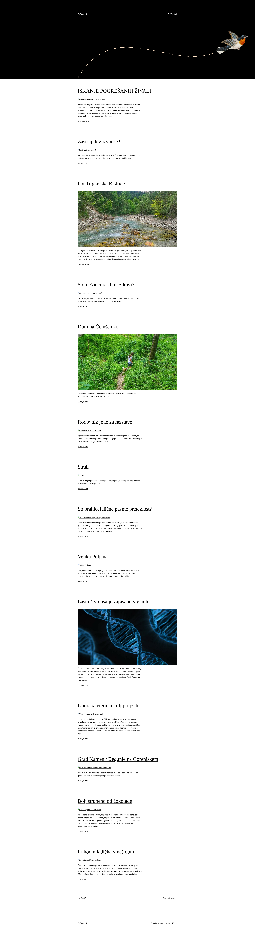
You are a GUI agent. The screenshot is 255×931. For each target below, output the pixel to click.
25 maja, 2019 (83, 781)
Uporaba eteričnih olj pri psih (108, 705)
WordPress (172, 923)
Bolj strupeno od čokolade (105, 801)
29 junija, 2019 (83, 264)
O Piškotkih (172, 14)
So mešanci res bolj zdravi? (106, 284)
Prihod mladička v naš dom (106, 852)
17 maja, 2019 (83, 879)
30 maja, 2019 (83, 581)
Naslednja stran (170, 898)
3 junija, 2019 (83, 489)
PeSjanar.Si (82, 14)
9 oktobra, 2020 (84, 121)
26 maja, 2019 (83, 739)
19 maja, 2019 (83, 831)
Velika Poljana (93, 556)
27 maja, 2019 (83, 685)
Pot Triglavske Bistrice (101, 183)
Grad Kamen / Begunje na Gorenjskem (118, 759)
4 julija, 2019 (82, 163)
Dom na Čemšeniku (98, 326)
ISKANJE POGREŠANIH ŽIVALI (114, 91)
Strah (83, 467)
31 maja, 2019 (83, 536)
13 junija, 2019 (83, 402)
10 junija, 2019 (83, 447)
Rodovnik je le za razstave (105, 422)
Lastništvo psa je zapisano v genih (113, 601)
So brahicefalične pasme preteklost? (115, 509)
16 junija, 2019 (83, 306)
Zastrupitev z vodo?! (99, 141)
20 (85, 898)
